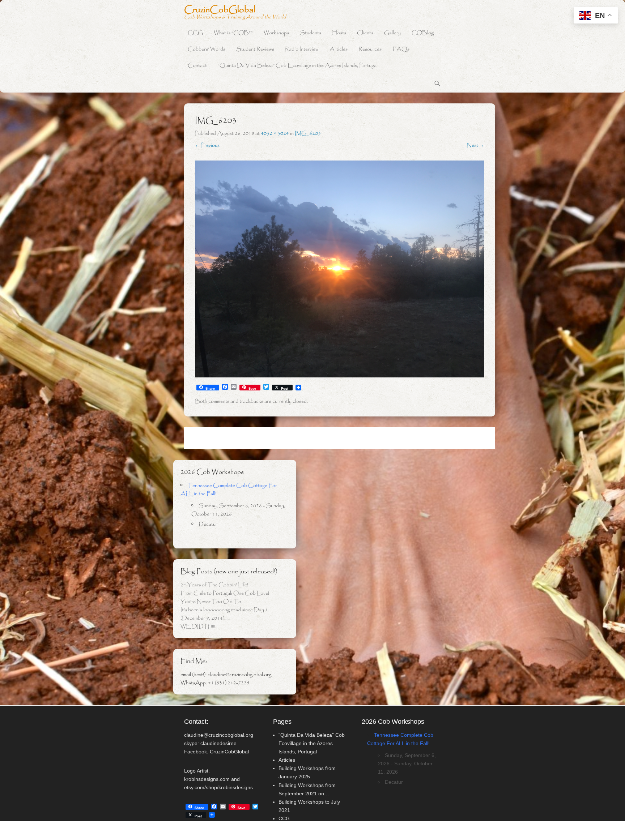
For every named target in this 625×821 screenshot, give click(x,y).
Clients (365, 33)
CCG (195, 33)
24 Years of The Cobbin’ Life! (214, 585)
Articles (338, 49)
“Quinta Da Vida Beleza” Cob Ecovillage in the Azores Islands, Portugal (298, 65)
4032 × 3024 (275, 133)
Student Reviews (255, 49)
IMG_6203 (308, 133)
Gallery (392, 33)
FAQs (400, 49)
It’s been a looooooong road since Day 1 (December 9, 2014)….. (224, 614)
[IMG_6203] (339, 269)
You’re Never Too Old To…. (213, 602)
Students (310, 33)
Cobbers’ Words (206, 49)
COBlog (423, 33)
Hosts (339, 33)
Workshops (276, 33)
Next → (475, 145)
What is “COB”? (233, 33)
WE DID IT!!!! (197, 626)
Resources (370, 49)
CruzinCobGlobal (219, 10)
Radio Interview (302, 49)
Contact (197, 65)
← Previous (207, 145)
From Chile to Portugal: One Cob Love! (224, 593)
